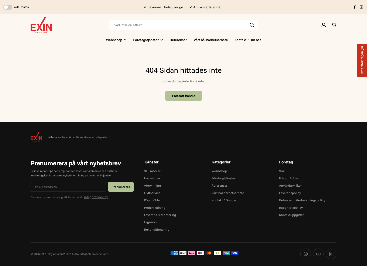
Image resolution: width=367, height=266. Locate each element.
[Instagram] (318, 254)
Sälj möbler (152, 171)
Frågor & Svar (289, 178)
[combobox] (183, 25)
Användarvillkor (290, 185)
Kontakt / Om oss (224, 200)
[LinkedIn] (331, 254)
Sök (282, 171)
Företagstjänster (223, 178)
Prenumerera (121, 187)
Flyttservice (152, 193)
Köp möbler (152, 200)
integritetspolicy (96, 197)
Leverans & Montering (160, 215)
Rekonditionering (156, 229)
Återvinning (152, 185)
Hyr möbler (152, 178)
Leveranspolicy (290, 193)
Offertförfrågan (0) (362, 60)
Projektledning (154, 208)
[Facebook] (305, 254)
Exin (43, 254)
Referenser (219, 185)
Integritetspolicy (291, 208)
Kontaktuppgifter (291, 215)
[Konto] (323, 24)
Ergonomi (151, 222)
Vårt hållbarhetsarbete (228, 193)
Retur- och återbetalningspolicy (302, 200)
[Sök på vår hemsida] (251, 24)
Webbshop (219, 171)
